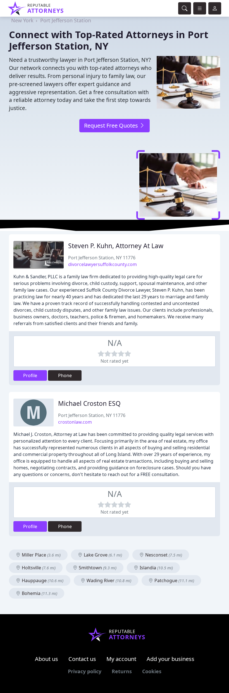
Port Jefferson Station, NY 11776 (101, 258)
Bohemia (39, 593)
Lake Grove (102, 555)
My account (121, 659)
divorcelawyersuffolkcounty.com (102, 264)
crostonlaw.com (75, 422)
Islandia (156, 568)
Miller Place (41, 555)
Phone (65, 375)
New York (22, 20)
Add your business (170, 659)
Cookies (151, 671)
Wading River (108, 580)
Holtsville (38, 568)
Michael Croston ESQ (89, 403)
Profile (30, 375)
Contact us (82, 659)
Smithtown (97, 568)
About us (46, 659)
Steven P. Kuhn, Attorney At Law (115, 245)
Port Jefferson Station (65, 20)
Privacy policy (84, 671)
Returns (122, 671)
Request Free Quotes (111, 125)
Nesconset (163, 555)
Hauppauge (42, 580)
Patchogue (173, 580)
